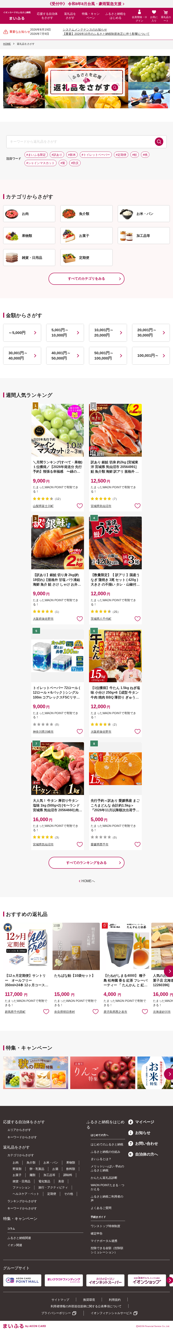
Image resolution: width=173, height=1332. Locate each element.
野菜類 (17, 1169)
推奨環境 (89, 1299)
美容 (61, 1181)
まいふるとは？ (101, 1159)
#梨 (63, 163)
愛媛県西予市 (99, 844)
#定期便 (121, 154)
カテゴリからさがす (20, 1155)
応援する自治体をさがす (47, 16)
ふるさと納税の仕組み (105, 1151)
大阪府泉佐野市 (43, 618)
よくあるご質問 (101, 1208)
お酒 (55, 1169)
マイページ (144, 1122)
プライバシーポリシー (56, 1313)
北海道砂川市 (162, 1011)
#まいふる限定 (36, 154)
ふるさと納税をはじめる (115, 16)
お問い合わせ (146, 1143)
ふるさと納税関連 (19, 1238)
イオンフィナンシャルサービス (111, 1313)
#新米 (72, 154)
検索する (159, 141)
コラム (11, 1228)
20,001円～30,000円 (147, 332)
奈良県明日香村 (64, 1011)
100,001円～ (148, 355)
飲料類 (70, 1169)
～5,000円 (17, 333)
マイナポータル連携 (104, 1240)
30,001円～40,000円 (18, 355)
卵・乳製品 (37, 1169)
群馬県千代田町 (15, 1011)
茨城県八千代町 (101, 618)
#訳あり (57, 154)
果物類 (70, 1162)
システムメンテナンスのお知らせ (85, 29)
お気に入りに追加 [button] (80, 505)
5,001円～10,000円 (60, 332)
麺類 (32, 1175)
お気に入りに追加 (46, 1011)
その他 (68, 1193)
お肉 (16, 1162)
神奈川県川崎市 (43, 731)
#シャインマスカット (40, 163)
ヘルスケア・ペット (26, 1193)
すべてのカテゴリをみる (86, 278)
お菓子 (17, 1175)
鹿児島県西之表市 (115, 1011)
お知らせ (142, 1133)
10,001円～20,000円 (104, 332)
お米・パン (50, 1162)
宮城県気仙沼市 (101, 506)
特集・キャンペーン (91, 16)
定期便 (51, 1193)
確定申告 (97, 1233)
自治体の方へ (146, 1154)
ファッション (21, 1187)
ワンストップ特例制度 (105, 1226)
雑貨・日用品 (21, 1181)
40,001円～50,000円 (61, 355)
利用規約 (115, 1299)
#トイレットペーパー (96, 154)
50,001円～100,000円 (104, 355)
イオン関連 (14, 1245)
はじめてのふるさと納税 (107, 1144)
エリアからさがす (19, 1129)
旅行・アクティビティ (53, 1187)
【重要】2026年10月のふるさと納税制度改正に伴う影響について (106, 33)
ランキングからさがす (22, 1201)
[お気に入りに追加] (80, 505)
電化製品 (44, 1181)
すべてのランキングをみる (86, 862)
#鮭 (134, 154)
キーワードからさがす (22, 1137)
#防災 (75, 163)
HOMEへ (88, 881)
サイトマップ (60, 1299)
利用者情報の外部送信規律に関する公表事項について (86, 1306)
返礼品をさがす (70, 16)
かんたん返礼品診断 (104, 1177)
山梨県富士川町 (43, 506)
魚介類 (31, 1162)
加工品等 (49, 1175)
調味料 (67, 1175)
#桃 (145, 154)
